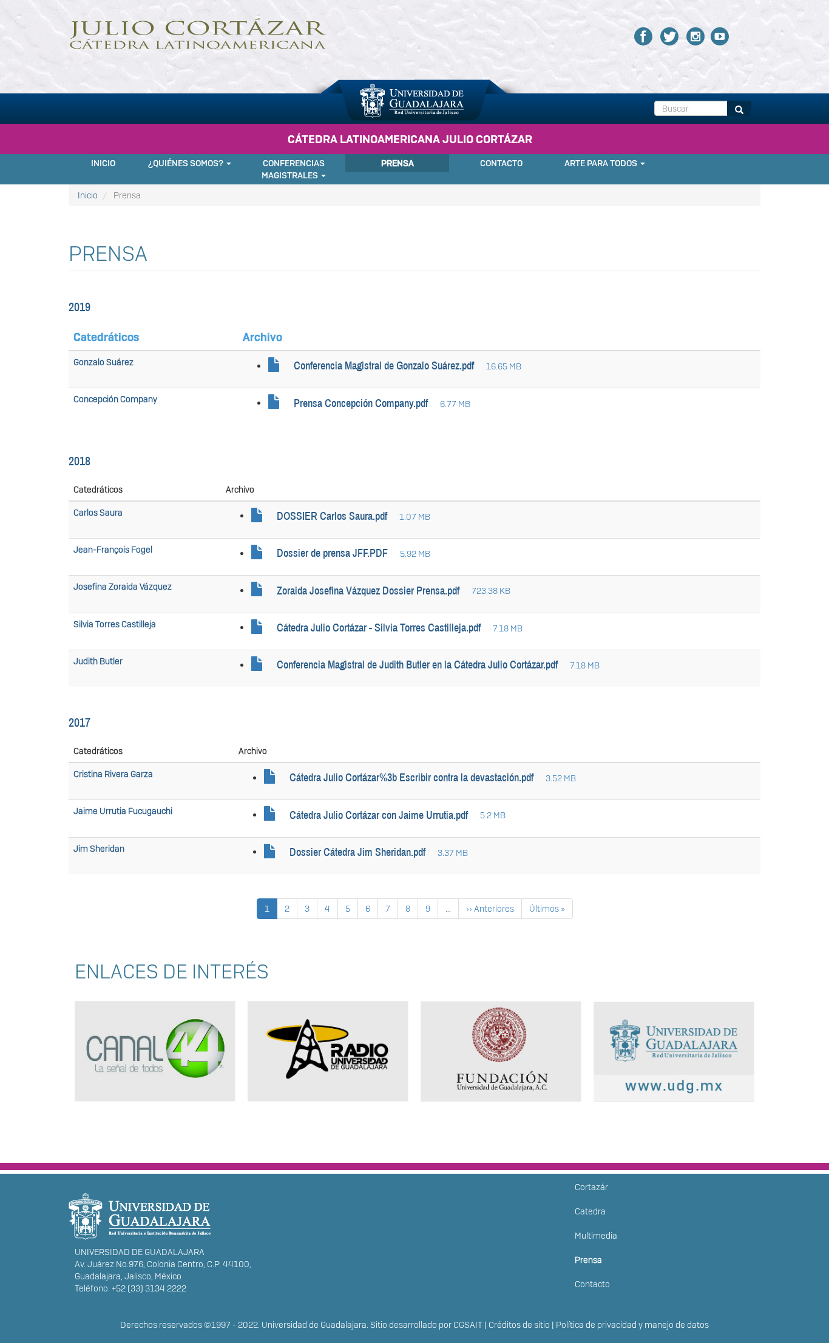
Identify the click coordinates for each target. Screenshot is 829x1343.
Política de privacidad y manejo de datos (632, 1324)
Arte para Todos (601, 163)
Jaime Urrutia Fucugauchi (122, 811)
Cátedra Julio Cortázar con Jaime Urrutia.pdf (378, 815)
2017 (79, 722)
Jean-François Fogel (112, 549)
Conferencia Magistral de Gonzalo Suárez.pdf (384, 366)
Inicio (103, 163)
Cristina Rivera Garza (113, 774)
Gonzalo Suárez (103, 362)
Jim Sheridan (98, 848)
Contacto (501, 163)
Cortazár (591, 1187)
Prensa (397, 163)
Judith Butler (98, 661)
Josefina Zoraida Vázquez (122, 586)
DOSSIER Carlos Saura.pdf (332, 516)
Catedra (590, 1211)
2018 (79, 461)
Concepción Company (115, 399)
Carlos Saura (98, 512)
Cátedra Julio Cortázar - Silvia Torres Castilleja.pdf (379, 628)
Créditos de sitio (519, 1324)
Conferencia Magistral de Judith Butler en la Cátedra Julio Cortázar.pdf (417, 665)
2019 (79, 307)
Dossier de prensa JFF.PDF (332, 553)
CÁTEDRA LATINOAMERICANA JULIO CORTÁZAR (410, 139)
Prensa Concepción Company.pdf (361, 403)
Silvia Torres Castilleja (114, 624)
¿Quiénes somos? (186, 163)
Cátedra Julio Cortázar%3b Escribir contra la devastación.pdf (411, 778)
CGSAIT (467, 1324)
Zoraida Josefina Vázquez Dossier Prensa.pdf (368, 591)
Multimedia (596, 1235)
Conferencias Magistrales (293, 169)
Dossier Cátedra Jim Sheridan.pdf (357, 852)
